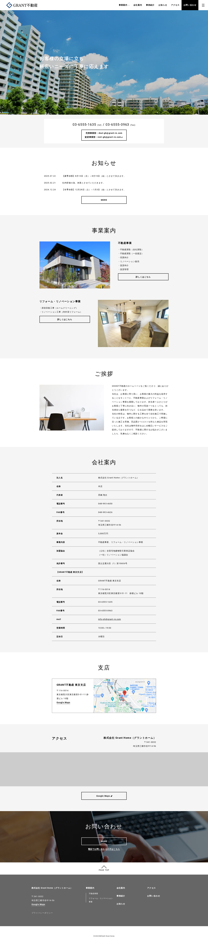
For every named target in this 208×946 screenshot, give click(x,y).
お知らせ (162, 5)
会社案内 (137, 5)
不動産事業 (93, 894)
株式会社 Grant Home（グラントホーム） (52, 888)
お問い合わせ (190, 5)
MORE (104, 200)
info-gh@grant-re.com (109, 619)
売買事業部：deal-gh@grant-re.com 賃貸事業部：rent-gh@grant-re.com (106, 135)
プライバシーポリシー (42, 913)
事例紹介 (150, 5)
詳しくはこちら (143, 277)
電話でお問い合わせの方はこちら (104, 849)
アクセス (175, 5)
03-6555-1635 (84, 125)
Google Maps (63, 702)
